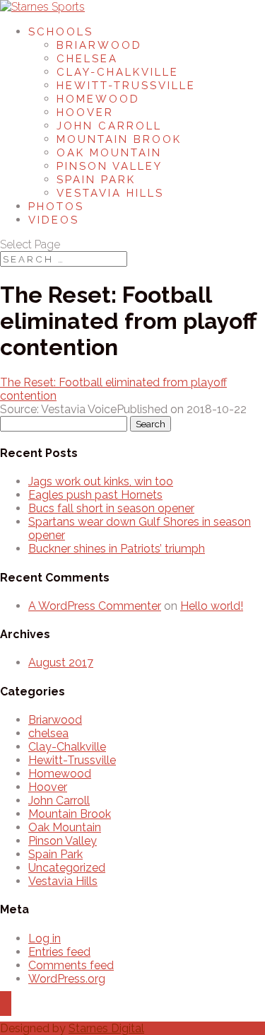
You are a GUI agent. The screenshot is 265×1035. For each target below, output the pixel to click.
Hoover (85, 112)
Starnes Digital (106, 1028)
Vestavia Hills (110, 193)
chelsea (48, 733)
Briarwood (99, 45)
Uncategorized (66, 867)
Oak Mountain (109, 152)
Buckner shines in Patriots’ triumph (116, 548)
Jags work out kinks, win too (100, 481)
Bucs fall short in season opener (111, 508)
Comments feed (71, 965)
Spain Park (96, 179)
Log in (44, 938)
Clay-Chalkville (118, 72)
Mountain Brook (119, 139)
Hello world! (211, 606)
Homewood (98, 99)
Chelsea (87, 58)
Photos (56, 206)
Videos (53, 220)
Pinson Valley (110, 166)
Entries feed (59, 952)
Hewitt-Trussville (126, 85)
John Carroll (109, 126)
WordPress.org (66, 978)
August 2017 (60, 662)
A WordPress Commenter (94, 606)
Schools (60, 31)
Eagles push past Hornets (95, 495)
